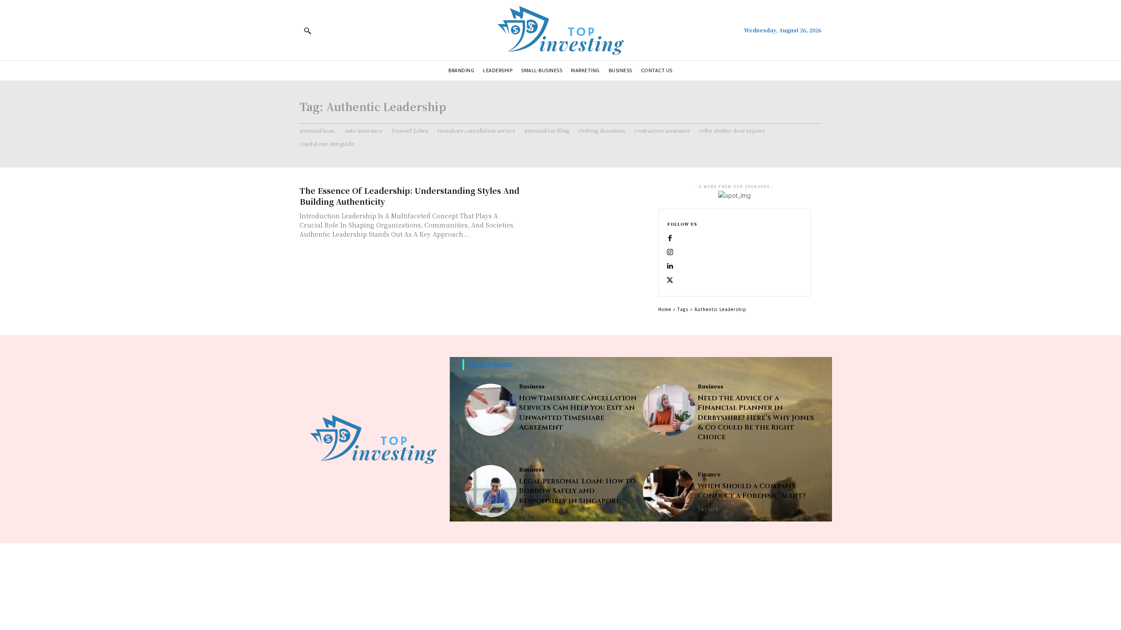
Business (532, 386)
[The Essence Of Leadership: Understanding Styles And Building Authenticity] (587, 215)
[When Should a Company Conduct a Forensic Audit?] (669, 491)
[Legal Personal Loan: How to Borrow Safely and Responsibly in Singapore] (491, 491)
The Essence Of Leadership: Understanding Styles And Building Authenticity (409, 196)
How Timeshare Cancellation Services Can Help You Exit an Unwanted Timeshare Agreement (578, 412)
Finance (709, 474)
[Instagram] (670, 252)
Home (664, 309)
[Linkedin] (670, 266)
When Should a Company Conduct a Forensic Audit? (752, 490)
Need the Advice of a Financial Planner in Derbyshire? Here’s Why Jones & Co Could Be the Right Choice (756, 417)
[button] (307, 30)
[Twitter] (670, 280)
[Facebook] (670, 238)
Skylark (529, 440)
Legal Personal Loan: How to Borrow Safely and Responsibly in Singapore (577, 491)
